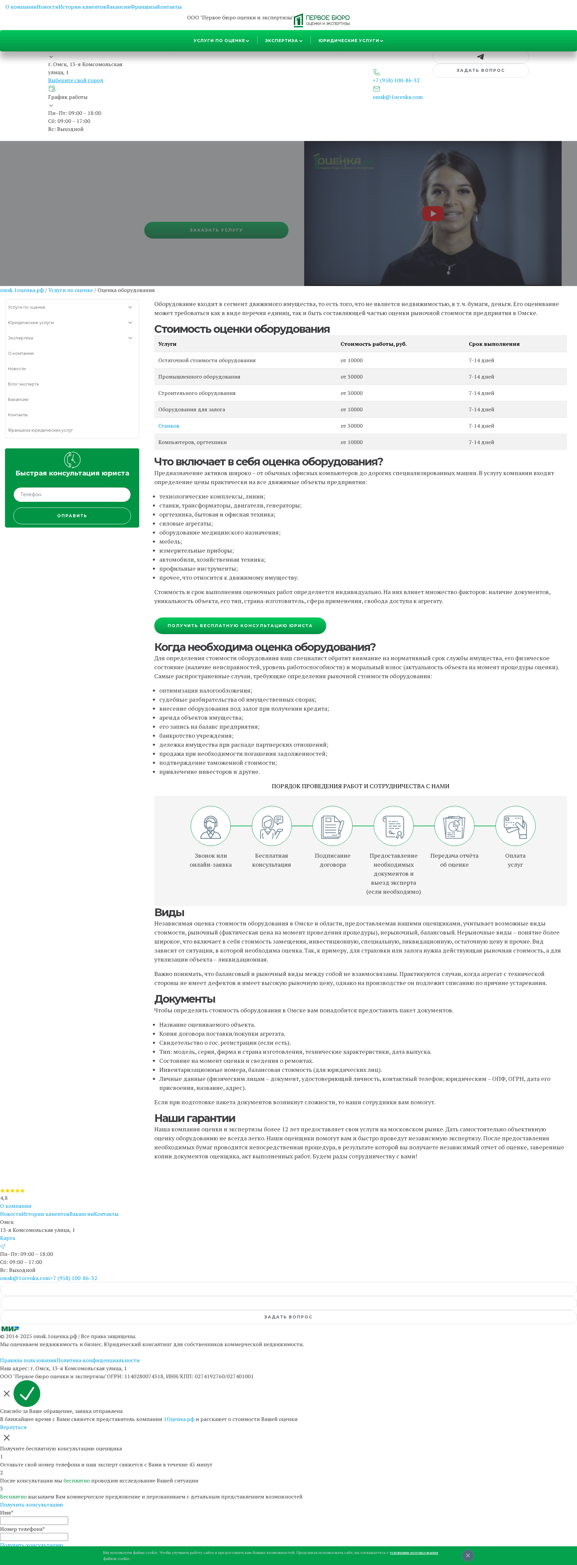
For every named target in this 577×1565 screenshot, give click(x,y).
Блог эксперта (23, 384)
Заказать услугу (216, 230)
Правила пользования (28, 1360)
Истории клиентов (82, 6)
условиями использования (414, 1552)
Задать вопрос (481, 70)
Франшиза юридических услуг (40, 430)
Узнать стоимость (72, 230)
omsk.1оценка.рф (22, 290)
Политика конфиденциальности (98, 1360)
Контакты (169, 6)
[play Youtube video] (433, 213)
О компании (21, 6)
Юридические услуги (349, 40)
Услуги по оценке (219, 40)
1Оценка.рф (179, 1419)
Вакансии (118, 6)
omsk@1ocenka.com (25, 1278)
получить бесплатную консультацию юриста (240, 625)
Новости (47, 6)
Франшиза (144, 6)
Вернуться (13, 1427)
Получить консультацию (31, 1504)
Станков (168, 425)
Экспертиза (281, 40)
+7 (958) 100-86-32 (73, 1278)
